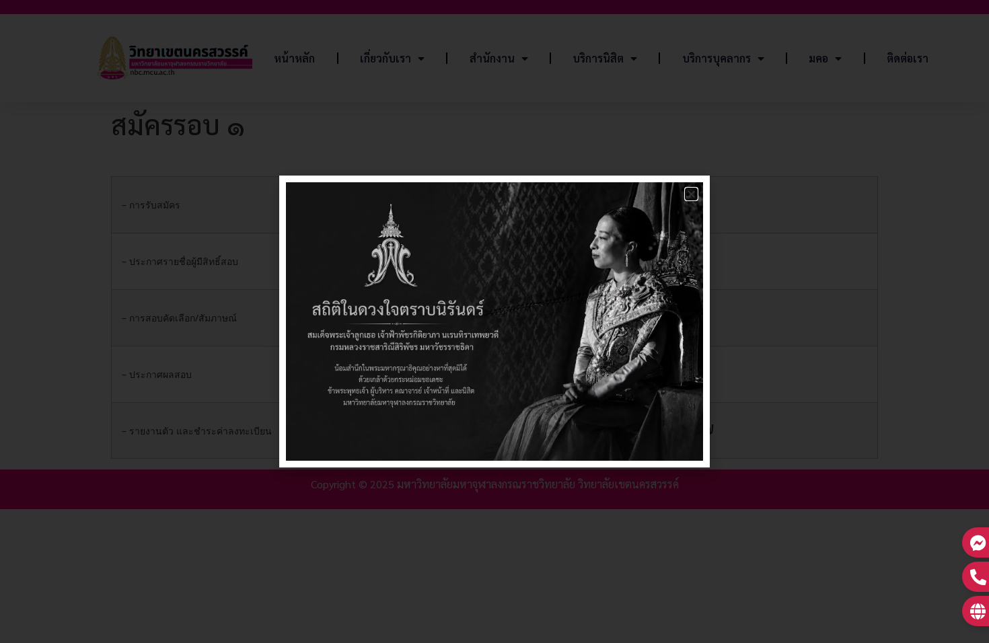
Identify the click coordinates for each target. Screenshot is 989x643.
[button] (691, 194)
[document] (494, 321)
